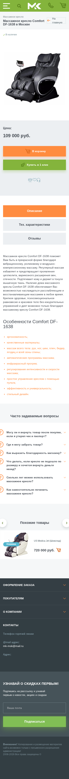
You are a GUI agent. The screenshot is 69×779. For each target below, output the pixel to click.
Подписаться (34, 721)
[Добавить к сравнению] (30, 180)
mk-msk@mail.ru (13, 646)
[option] (34, 544)
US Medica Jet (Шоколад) (47, 541)
